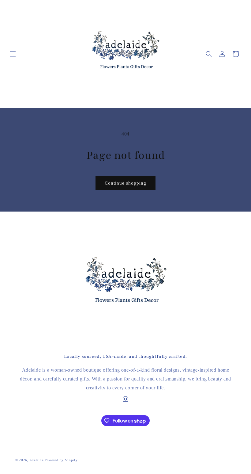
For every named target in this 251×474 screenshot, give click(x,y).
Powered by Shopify (61, 460)
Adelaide (36, 460)
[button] (13, 54)
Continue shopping (125, 183)
